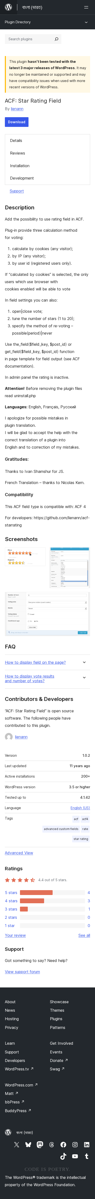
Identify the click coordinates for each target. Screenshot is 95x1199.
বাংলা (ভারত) (24, 1132)
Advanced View (19, 852)
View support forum (22, 971)
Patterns (57, 1027)
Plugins (56, 1018)
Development (22, 178)
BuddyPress (18, 1110)
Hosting (12, 1018)
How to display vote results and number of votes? (29, 678)
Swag (57, 1069)
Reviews (17, 153)
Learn (10, 1043)
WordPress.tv (19, 1069)
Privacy (11, 1027)
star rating (81, 839)
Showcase (59, 1001)
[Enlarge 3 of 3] (83, 598)
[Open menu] (87, 7)
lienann (17, 108)
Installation (19, 165)
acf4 (85, 819)
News (10, 1010)
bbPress (15, 1102)
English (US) (80, 808)
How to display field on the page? (35, 662)
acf (76, 819)
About (10, 1001)
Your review (15, 935)
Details (16, 140)
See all (84, 935)
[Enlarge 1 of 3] (39, 553)
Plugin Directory (18, 22)
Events (56, 1052)
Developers (15, 1060)
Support (17, 191)
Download (16, 122)
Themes (57, 1010)
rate (85, 829)
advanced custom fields (61, 829)
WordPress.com (21, 1085)
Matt (12, 1093)
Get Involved (61, 1043)
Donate (59, 1060)
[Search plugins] (56, 39)
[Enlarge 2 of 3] (83, 553)
